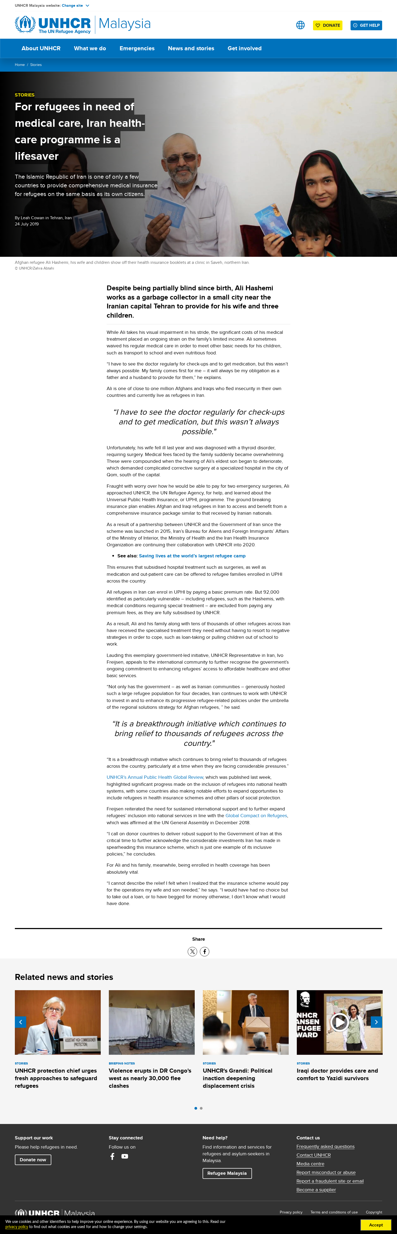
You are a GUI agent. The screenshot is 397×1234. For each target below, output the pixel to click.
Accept (376, 1225)
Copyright (374, 1212)
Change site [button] (72, 5)
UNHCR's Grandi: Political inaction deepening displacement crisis (237, 1078)
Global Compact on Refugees (256, 815)
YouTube (124, 1156)
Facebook (112, 1156)
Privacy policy (291, 1212)
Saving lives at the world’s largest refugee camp (192, 555)
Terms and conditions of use (334, 1212)
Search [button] (283, 25)
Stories (36, 64)
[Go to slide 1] (197, 1109)
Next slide (376, 1022)
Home (20, 64)
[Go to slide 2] (202, 1109)
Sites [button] (300, 25)
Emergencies (137, 48)
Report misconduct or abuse (326, 1172)
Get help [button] (371, 25)
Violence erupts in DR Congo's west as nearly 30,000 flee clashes (150, 1078)
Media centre (310, 1164)
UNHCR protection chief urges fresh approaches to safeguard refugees (56, 1078)
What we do (90, 48)
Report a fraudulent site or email (330, 1181)
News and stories (191, 48)
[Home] (52, 25)
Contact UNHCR (314, 1155)
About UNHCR (41, 48)
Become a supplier (316, 1190)
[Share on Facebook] (204, 951)
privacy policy (16, 1227)
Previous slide (20, 1022)
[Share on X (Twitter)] (192, 951)
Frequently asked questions (326, 1146)
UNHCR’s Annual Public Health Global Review (155, 777)
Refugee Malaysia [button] (229, 1173)
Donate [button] (331, 25)
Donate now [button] (33, 1159)
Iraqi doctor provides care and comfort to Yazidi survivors (337, 1074)
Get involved (245, 48)
